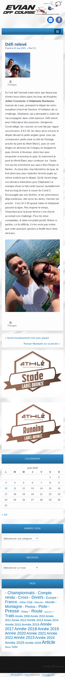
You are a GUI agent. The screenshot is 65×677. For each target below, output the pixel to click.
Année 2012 (19, 620)
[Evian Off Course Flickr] (50, 20)
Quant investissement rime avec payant (28, 338)
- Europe (50, 597)
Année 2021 (36, 633)
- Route (35, 611)
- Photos (29, 606)
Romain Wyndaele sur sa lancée (41, 343)
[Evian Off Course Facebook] (59, 20)
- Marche (38, 602)
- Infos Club (25, 602)
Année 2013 (35, 620)
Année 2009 (22, 616)
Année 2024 (45, 638)
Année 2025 (14, 643)
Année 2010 (37, 616)
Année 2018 (25, 629)
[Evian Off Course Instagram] (42, 20)
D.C (34, 48)
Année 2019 (48, 629)
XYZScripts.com (47, 675)
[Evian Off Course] (32, 8)
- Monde (49, 602)
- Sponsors (47, 612)
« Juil (4, 514)
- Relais (24, 611)
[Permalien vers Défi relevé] (17, 65)
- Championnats (20, 593)
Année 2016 (31, 624)
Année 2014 (51, 620)
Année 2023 (24, 637)
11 (15, 488)
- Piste (41, 606)
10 (6, 488)
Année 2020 (15, 633)
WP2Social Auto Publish (20, 675)
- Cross (22, 597)
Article (48, 642)
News (8, 647)
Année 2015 (13, 624)
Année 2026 (33, 642)
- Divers (36, 597)
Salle (15, 646)
